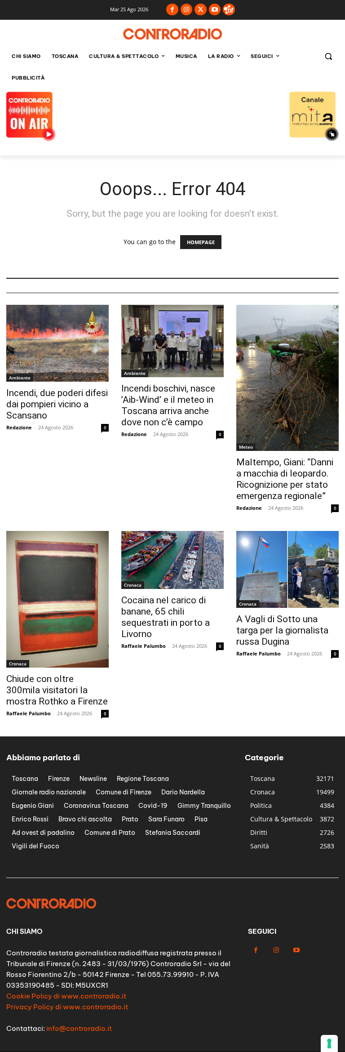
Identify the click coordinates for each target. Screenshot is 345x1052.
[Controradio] (172, 34)
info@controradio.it (79, 1028)
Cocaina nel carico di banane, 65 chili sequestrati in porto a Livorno (165, 617)
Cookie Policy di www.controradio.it (66, 996)
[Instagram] (187, 10)
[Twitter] (201, 10)
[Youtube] (215, 10)
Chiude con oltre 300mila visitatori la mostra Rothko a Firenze (57, 690)
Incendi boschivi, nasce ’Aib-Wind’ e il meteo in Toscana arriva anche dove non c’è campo (168, 405)
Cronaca (18, 663)
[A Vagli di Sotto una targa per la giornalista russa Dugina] (287, 569)
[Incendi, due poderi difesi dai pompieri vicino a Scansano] (57, 343)
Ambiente (20, 377)
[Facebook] (172, 10)
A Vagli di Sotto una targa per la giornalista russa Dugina (282, 630)
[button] (328, 56)
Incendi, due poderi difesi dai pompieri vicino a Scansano (57, 404)
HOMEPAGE (201, 242)
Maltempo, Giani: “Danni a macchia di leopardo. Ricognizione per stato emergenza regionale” (284, 479)
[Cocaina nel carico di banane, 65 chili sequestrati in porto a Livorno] (172, 559)
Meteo (246, 447)
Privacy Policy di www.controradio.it (67, 1007)
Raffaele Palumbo (28, 713)
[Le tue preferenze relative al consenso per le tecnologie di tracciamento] (329, 1043)
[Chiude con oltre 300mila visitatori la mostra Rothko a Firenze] (57, 599)
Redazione (19, 427)
